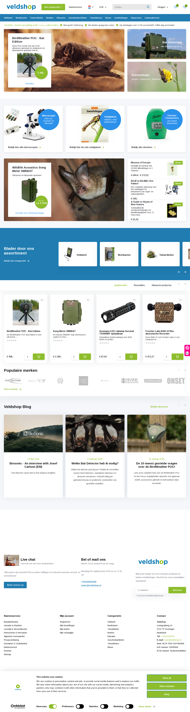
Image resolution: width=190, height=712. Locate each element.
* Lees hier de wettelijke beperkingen (150, 596)
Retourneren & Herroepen (15, 633)
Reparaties (136, 18)
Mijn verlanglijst (66, 633)
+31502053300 (88, 582)
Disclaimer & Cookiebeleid (15, 643)
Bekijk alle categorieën (15, 261)
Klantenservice (75, 7)
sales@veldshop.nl (91, 585)
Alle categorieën (52, 7)
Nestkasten (21, 18)
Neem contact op (15, 585)
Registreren (65, 622)
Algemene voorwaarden (14, 636)
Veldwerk (8, 18)
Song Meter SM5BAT (64, 331)
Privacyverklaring (11, 640)
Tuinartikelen (36, 18)
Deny (166, 694)
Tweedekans (96, 18)
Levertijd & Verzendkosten (15, 629)
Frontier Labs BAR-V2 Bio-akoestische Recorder (159, 332)
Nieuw (108, 18)
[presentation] (179, 272)
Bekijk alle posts (159, 407)
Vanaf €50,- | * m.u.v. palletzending (31, 25)
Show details (145, 706)
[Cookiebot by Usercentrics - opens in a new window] (18, 706)
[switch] (80, 706)
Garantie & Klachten (13, 625)
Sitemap (7, 654)
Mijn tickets (65, 629)
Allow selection (166, 686)
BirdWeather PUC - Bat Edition (23, 331)
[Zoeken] (148, 7)
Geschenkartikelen (77, 18)
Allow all (167, 678)
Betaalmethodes (11, 622)
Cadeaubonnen (152, 18)
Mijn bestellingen (67, 625)
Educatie (61, 18)
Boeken (49, 18)
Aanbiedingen (121, 18)
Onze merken (11, 389)
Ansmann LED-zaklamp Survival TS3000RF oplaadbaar (116, 332)
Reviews (7, 651)
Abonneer (177, 590)
